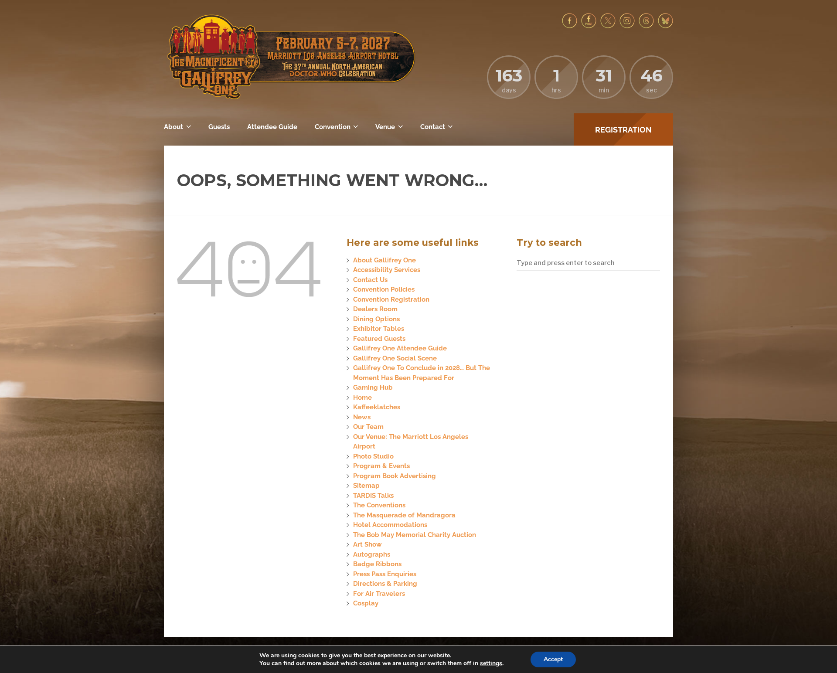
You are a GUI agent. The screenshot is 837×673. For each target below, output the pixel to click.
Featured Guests (379, 339)
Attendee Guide (272, 127)
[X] (608, 26)
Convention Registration (391, 299)
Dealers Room (375, 309)
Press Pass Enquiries (384, 574)
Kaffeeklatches (376, 407)
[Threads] (646, 26)
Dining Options (376, 319)
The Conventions (379, 505)
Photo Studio (373, 456)
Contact (432, 127)
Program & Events (381, 466)
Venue (385, 127)
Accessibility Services (386, 270)
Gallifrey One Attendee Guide (400, 348)
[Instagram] (627, 26)
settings (491, 663)
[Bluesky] (665, 26)
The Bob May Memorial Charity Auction (414, 535)
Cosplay (365, 603)
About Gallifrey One (384, 260)
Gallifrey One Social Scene (395, 358)
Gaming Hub (373, 387)
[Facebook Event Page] (588, 26)
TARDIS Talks (373, 496)
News (362, 417)
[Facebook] (569, 26)
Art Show (367, 544)
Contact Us (370, 280)
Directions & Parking (385, 584)
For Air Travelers (379, 594)
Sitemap (366, 485)
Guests (219, 127)
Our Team (368, 427)
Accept (553, 659)
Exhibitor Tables (378, 329)
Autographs (371, 554)
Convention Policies (384, 289)
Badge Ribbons (377, 564)
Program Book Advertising (394, 476)
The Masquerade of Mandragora (404, 515)
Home (362, 397)
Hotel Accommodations (390, 525)
